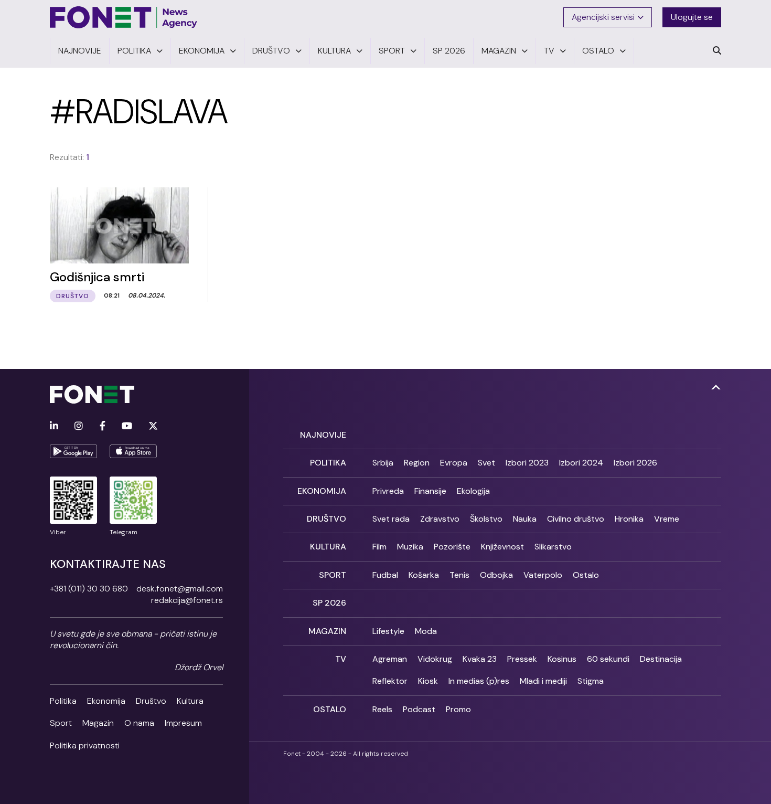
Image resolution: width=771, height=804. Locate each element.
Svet (486, 462)
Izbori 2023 (527, 462)
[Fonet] (124, 17)
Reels (382, 709)
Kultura (190, 700)
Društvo (151, 700)
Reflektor (390, 680)
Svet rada (391, 518)
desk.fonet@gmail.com (179, 588)
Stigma (590, 680)
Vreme (666, 518)
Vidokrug (434, 658)
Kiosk (428, 680)
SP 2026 (329, 602)
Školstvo (486, 518)
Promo (458, 709)
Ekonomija (106, 700)
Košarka (424, 574)
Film (379, 546)
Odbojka (496, 574)
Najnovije (323, 434)
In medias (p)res (478, 680)
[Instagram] (78, 426)
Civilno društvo (575, 518)
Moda (426, 631)
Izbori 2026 (635, 462)
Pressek (522, 658)
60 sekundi (608, 658)
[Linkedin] (54, 426)
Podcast (419, 709)
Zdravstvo (439, 518)
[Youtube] (127, 426)
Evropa (453, 462)
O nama (139, 722)
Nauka (525, 518)
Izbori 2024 (581, 462)
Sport (61, 722)
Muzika (410, 546)
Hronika (629, 518)
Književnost (502, 546)
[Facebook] (102, 426)
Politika (63, 700)
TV (340, 658)
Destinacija (661, 658)
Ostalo (586, 574)
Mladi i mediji (543, 680)
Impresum (183, 722)
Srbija (382, 462)
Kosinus (562, 658)
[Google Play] (73, 451)
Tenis (459, 574)
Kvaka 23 (480, 658)
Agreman (389, 658)
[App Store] (133, 451)
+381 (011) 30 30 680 (89, 588)
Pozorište (452, 546)
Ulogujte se (692, 17)
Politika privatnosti (85, 745)
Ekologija (473, 490)
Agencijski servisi (603, 17)
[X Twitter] (153, 426)
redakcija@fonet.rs (187, 600)
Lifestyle (388, 631)
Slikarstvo (553, 546)
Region (417, 462)
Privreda (388, 490)
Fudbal (385, 574)
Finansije (430, 490)
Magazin (98, 722)
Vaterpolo (542, 574)
